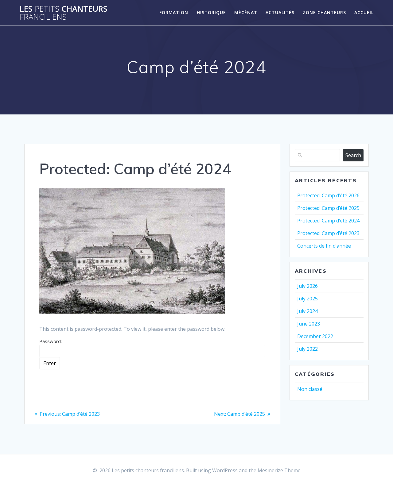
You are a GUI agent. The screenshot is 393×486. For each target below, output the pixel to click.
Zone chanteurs (324, 12)
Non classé (309, 389)
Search (353, 155)
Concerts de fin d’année (324, 245)
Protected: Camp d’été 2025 (328, 208)
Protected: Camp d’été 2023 (328, 233)
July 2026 (307, 286)
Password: (50, 341)
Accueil (364, 12)
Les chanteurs (63, 13)
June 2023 (308, 323)
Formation (173, 12)
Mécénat (245, 12)
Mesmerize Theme (279, 470)
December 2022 (315, 336)
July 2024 (307, 311)
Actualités (280, 12)
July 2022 (307, 348)
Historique (211, 12)
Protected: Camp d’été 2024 (328, 220)
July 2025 (307, 298)
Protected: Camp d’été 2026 (328, 195)
